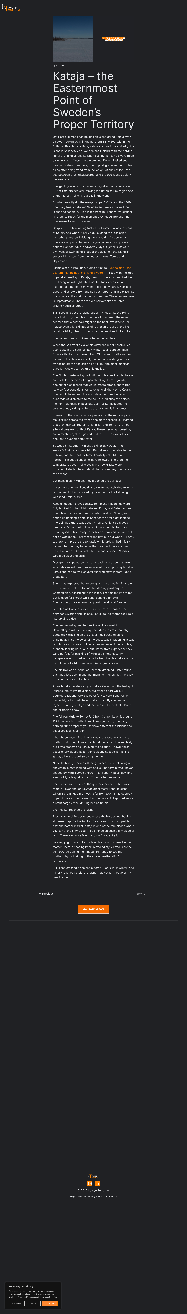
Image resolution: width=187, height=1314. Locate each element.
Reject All (33, 1303)
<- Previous (46, 893)
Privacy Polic (94, 1196)
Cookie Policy (110, 1196)
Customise (16, 1303)
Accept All (49, 1303)
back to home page (93, 909)
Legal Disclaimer (78, 1196)
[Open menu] (184, 7)
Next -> (141, 893)
